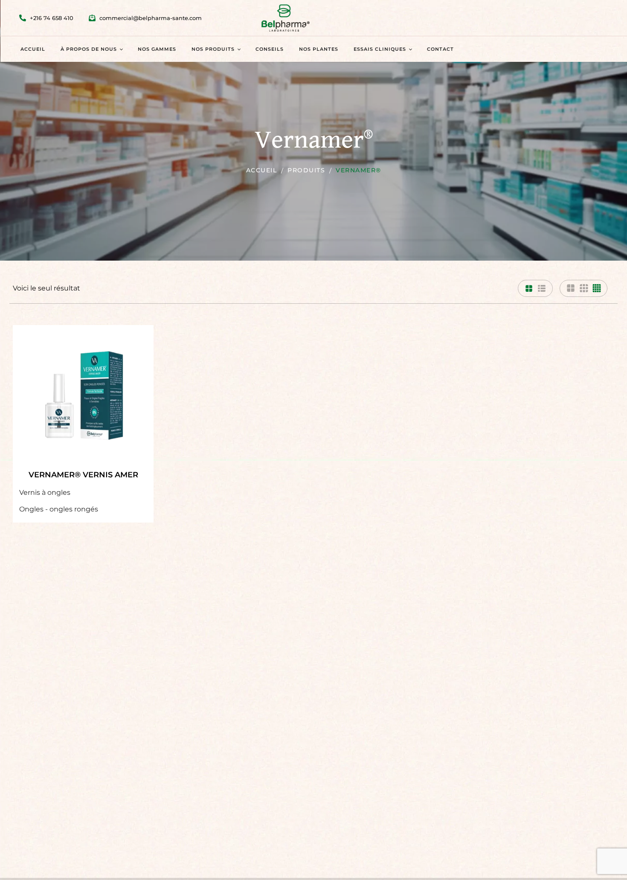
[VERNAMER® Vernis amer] (83, 395)
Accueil (261, 170)
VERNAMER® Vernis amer (83, 474)
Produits (306, 170)
